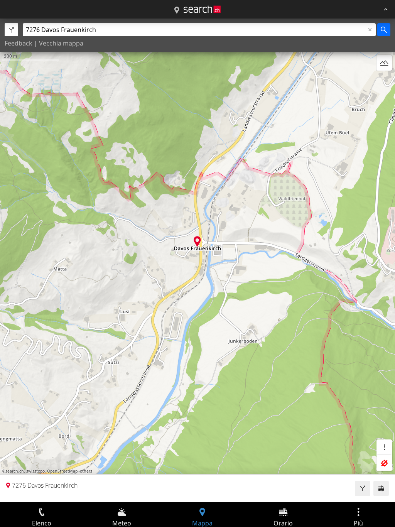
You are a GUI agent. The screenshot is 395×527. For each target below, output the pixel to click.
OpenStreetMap (62, 471)
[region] (197, 260)
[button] (197, 241)
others (86, 471)
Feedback (18, 43)
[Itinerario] (362, 488)
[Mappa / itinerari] (176, 10)
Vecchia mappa (61, 43)
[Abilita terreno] (384, 63)
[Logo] (202, 9)
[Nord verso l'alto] (384, 81)
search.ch (14, 471)
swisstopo (35, 471)
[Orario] (381, 488)
